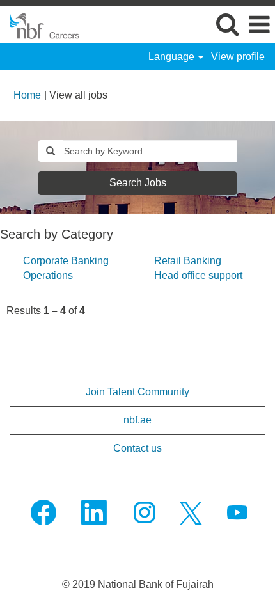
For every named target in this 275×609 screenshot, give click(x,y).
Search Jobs (137, 182)
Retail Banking (187, 260)
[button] (259, 25)
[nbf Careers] (40, 24)
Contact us (137, 448)
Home (27, 95)
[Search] (227, 24)
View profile (238, 56)
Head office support (198, 275)
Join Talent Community (137, 391)
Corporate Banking (66, 260)
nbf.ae (137, 420)
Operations (48, 275)
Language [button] (172, 56)
